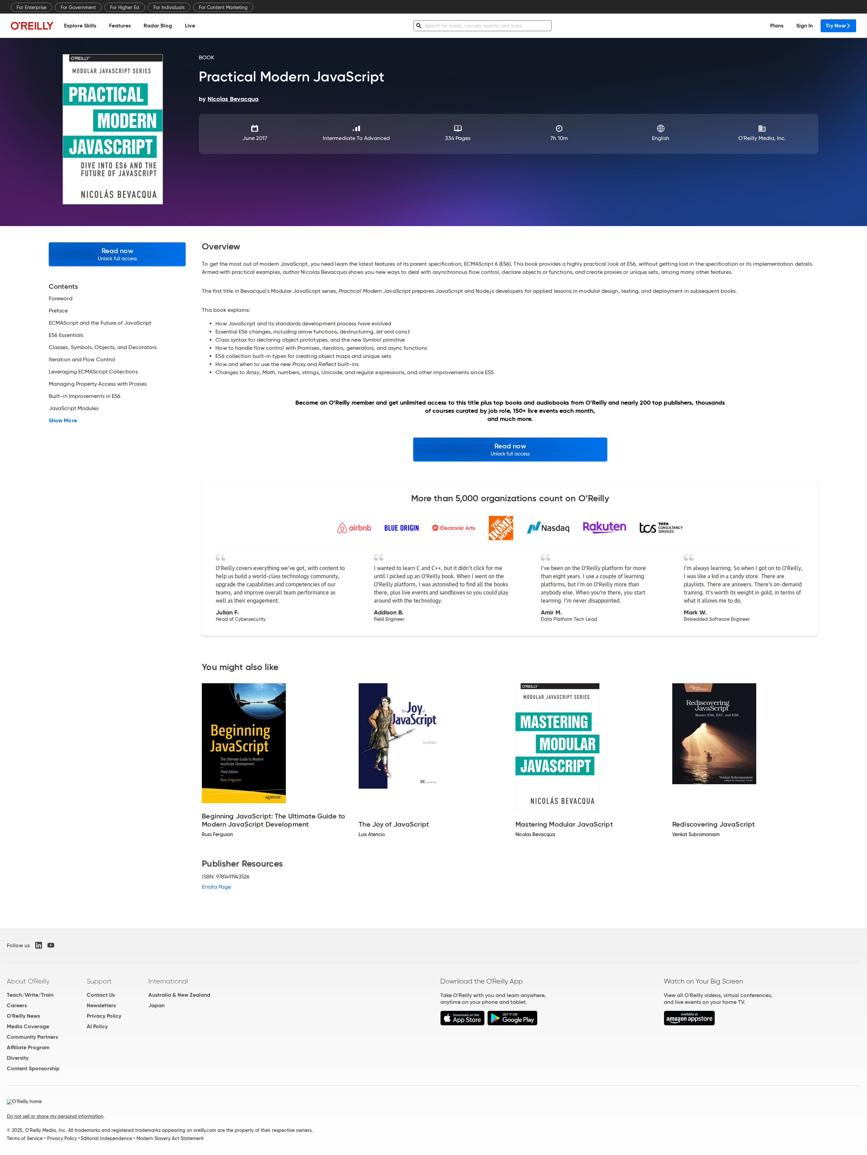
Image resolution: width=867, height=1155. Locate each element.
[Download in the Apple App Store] (462, 1023)
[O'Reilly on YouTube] (50, 945)
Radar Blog (158, 25)
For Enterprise (31, 7)
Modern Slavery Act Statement (170, 1138)
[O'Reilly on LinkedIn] (38, 945)
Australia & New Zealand (179, 994)
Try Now (836, 25)
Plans (776, 25)
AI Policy (97, 1026)
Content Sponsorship (33, 1068)
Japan (156, 1005)
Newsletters (101, 1005)
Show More (63, 420)
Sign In (804, 25)
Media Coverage (28, 1026)
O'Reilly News (23, 1015)
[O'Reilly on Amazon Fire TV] (689, 1023)
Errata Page (216, 887)
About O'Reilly (28, 981)
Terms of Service (25, 1138)
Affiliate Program (28, 1047)
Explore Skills (80, 25)
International (168, 981)
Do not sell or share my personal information (55, 1116)
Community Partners (32, 1036)
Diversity (17, 1057)
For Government (78, 7)
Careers (17, 1005)
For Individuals (169, 7)
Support (99, 981)
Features (120, 25)
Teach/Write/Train (30, 994)
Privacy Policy (104, 1015)
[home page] (32, 25)
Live (190, 25)
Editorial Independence (106, 1138)
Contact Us (101, 994)
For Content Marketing (223, 7)
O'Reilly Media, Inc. (762, 138)
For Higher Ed (124, 7)
